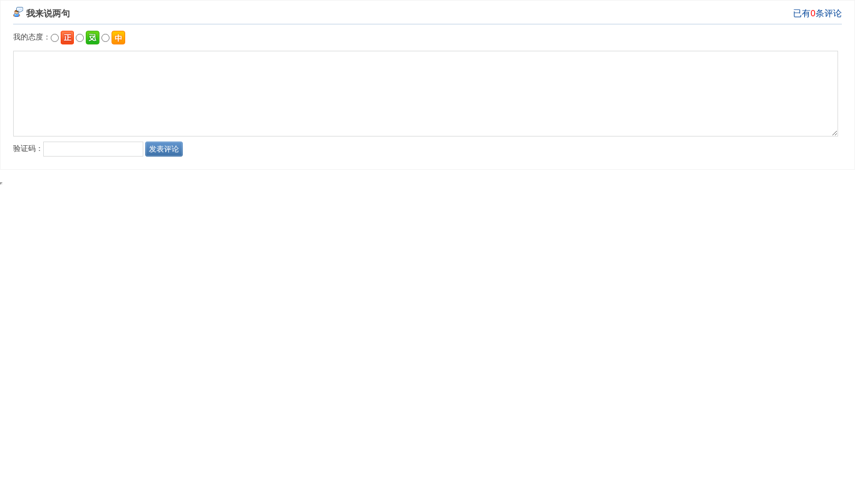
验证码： (28, 148)
